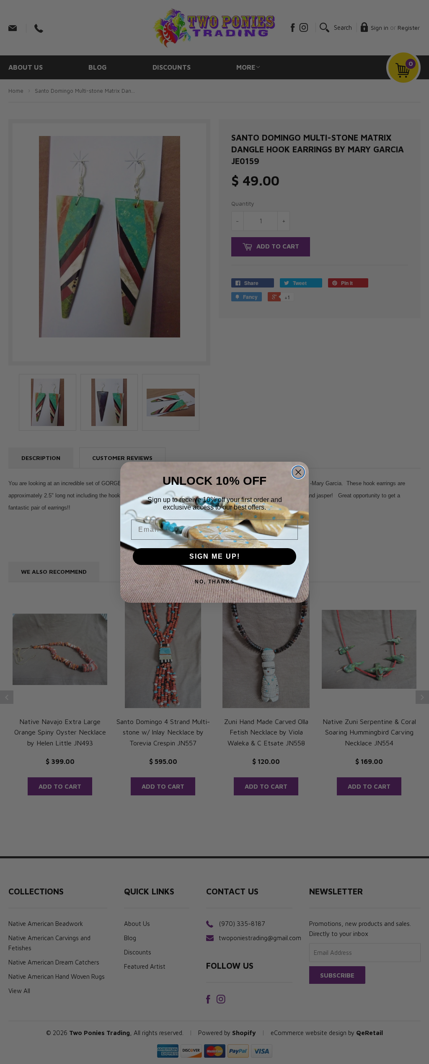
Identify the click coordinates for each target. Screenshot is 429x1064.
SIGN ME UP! (214, 556)
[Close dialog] (298, 472)
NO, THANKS (215, 582)
